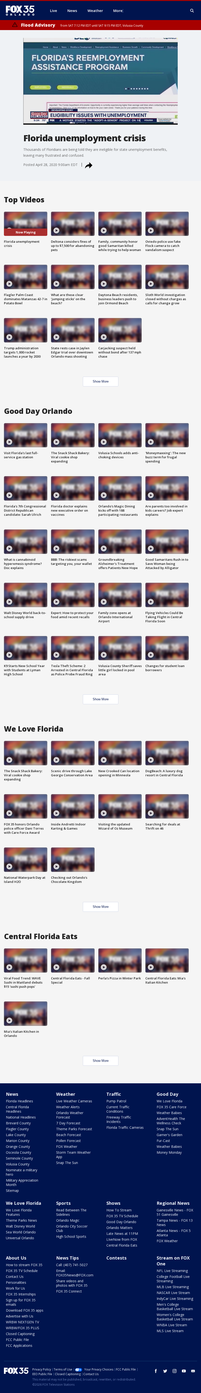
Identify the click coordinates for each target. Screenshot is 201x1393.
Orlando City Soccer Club (72, 1228)
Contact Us (15, 1276)
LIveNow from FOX (121, 1239)
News (12, 1094)
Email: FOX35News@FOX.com (74, 1272)
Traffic (113, 1094)
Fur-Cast (163, 1140)
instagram (174, 1371)
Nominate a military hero (21, 1172)
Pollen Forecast (68, 1140)
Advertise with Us (19, 1316)
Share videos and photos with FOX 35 (72, 1283)
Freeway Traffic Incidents (118, 1119)
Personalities (16, 1282)
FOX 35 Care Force (172, 1107)
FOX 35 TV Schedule (122, 1216)
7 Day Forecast (68, 1123)
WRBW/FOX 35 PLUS (22, 1328)
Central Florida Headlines (17, 1109)
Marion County (17, 1140)
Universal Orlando (20, 1238)
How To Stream (119, 1210)
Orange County (18, 1146)
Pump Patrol (116, 1101)
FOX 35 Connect (69, 1291)
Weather (65, 1094)
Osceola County (18, 1152)
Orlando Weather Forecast (69, 1114)
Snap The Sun (67, 1162)
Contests (116, 1258)
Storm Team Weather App (73, 1154)
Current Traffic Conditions (117, 1109)
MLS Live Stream (170, 1330)
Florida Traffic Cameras (125, 1127)
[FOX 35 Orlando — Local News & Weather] (22, 10)
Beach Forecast (68, 1134)
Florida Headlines (19, 1101)
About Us (16, 1258)
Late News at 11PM (122, 1233)
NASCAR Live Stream (173, 1292)
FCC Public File (17, 1339)
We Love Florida (169, 1101)
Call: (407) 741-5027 (72, 1264)
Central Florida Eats (121, 1245)
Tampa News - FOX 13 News (175, 1222)
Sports (63, 1203)
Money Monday (169, 1152)
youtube (184, 1371)
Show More (101, 381)
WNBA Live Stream (172, 1325)
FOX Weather (66, 1146)
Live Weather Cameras (74, 1101)
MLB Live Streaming (173, 1286)
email (193, 1371)
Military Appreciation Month (22, 1182)
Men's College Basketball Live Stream (175, 1306)
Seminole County (19, 1158)
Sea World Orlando (21, 1232)
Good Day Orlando (121, 1221)
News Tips (67, 1258)
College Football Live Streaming (173, 1278)
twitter (165, 1371)
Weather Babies (169, 1112)
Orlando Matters (119, 1227)
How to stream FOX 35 (24, 1264)
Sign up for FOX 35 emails (21, 1302)
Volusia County (17, 1164)
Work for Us (15, 1288)
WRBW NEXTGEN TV (22, 1322)
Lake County (16, 1134)
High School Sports (71, 1236)
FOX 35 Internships (21, 1294)
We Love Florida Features (19, 1212)
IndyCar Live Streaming (175, 1298)
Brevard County (18, 1123)
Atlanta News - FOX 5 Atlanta (174, 1232)
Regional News (173, 1203)
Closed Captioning (20, 1333)
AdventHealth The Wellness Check (171, 1120)
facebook (156, 1371)
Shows (113, 1203)
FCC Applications (19, 1345)
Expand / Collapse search (192, 11)
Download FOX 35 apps (24, 1310)
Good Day (167, 1094)
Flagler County (17, 1129)
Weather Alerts (68, 1107)
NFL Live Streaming (172, 1270)
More (118, 10)
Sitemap (12, 1190)
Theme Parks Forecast (74, 1129)
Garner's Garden (169, 1134)
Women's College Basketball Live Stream (175, 1316)
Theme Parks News (21, 1220)
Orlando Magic (67, 1220)
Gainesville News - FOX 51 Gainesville (175, 1212)
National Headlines (21, 1117)
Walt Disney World (20, 1226)
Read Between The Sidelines (71, 1212)
